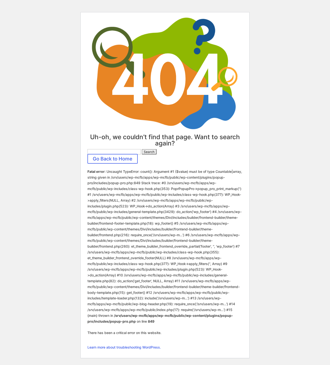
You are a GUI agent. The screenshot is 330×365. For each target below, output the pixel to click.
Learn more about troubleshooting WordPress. (124, 347)
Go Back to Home (112, 159)
